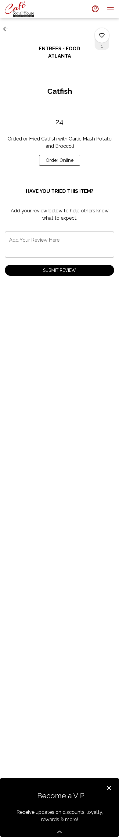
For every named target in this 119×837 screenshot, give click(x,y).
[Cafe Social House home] (32, 9)
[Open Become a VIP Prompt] (59, 831)
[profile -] (95, 8)
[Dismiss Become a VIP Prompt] (109, 788)
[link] (59, 160)
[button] (7, 29)
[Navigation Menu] (110, 9)
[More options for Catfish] (102, 35)
